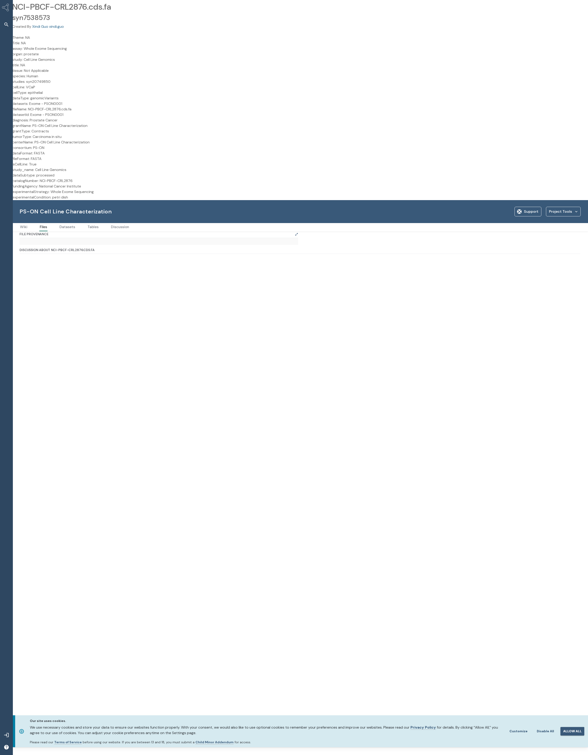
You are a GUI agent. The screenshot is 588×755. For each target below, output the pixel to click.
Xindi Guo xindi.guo (48, 26)
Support (531, 211)
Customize (518, 731)
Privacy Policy (423, 727)
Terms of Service (68, 742)
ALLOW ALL (572, 731)
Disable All (545, 731)
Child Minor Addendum (214, 742)
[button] (6, 24)
